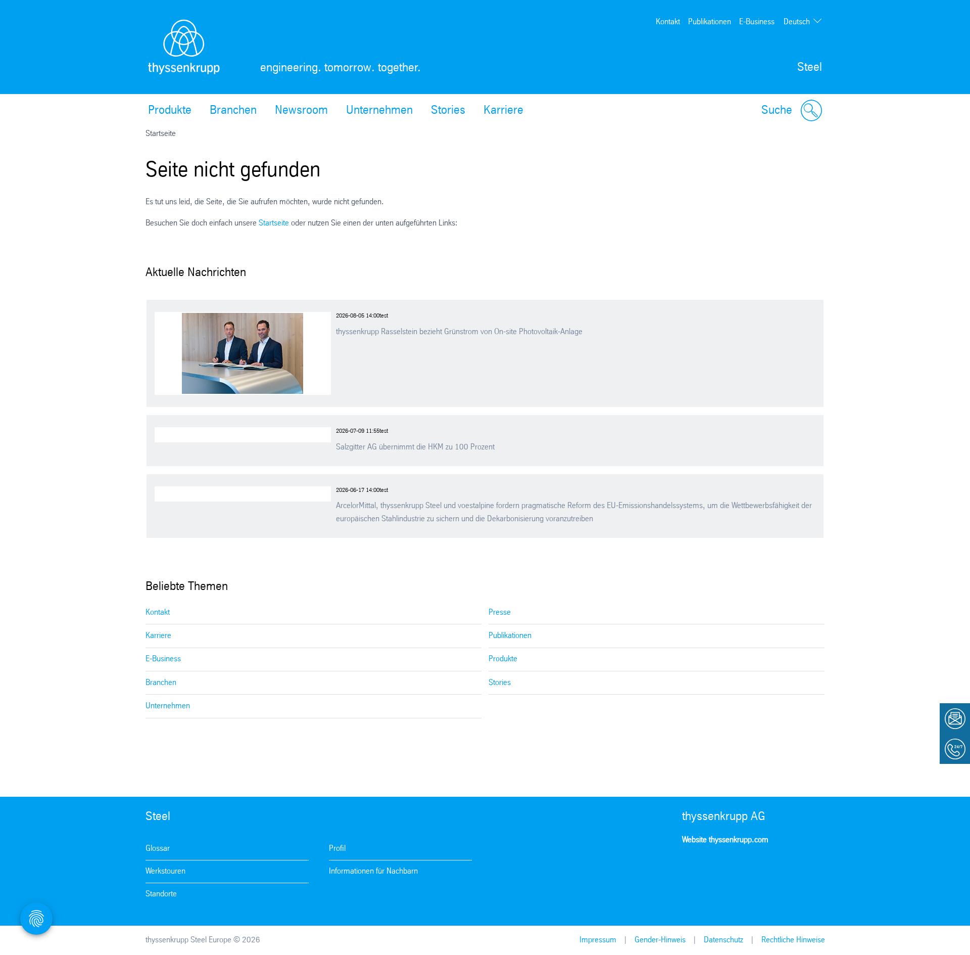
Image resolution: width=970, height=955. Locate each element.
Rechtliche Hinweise (793, 940)
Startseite (274, 223)
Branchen (233, 110)
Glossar (158, 848)
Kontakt (668, 22)
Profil (337, 848)
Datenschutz (723, 940)
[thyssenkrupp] (184, 47)
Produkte (169, 110)
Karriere (503, 110)
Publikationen (709, 22)
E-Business (756, 22)
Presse (500, 612)
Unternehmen (379, 110)
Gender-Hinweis (660, 940)
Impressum (597, 940)
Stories (448, 110)
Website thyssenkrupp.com (725, 840)
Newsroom (301, 110)
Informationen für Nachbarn (373, 871)
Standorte (161, 894)
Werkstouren (165, 871)
